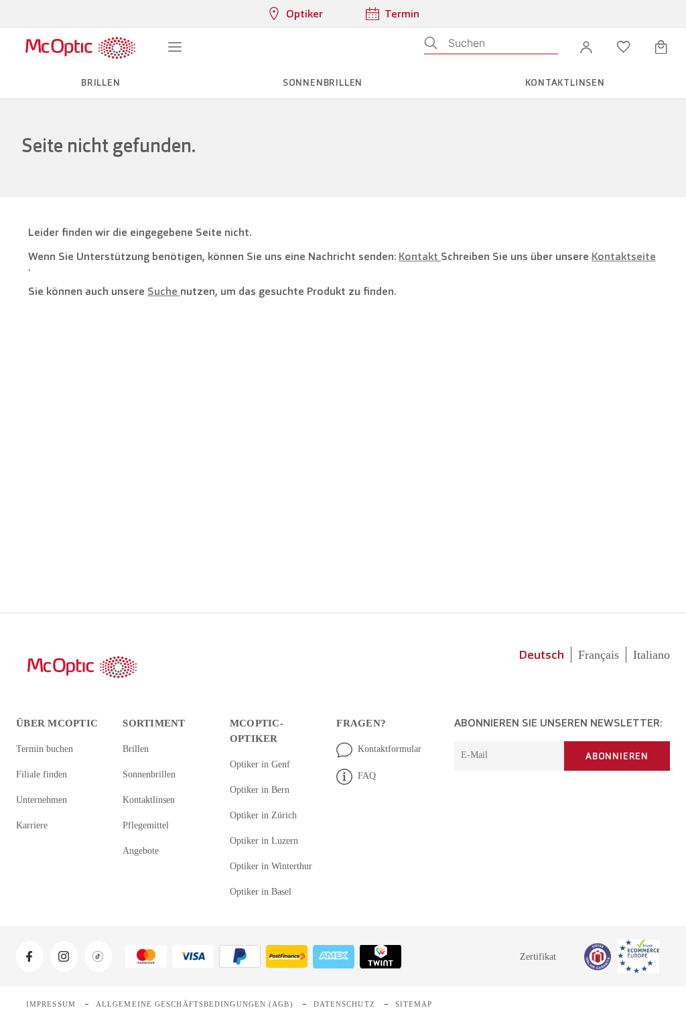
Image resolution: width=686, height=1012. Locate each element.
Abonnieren (617, 756)
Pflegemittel (148, 825)
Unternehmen (45, 800)
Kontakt (420, 256)
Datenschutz (331, 988)
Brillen (136, 749)
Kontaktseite (624, 256)
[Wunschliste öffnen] (623, 47)
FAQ (366, 775)
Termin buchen (47, 749)
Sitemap (399, 988)
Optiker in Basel (262, 876)
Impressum (50, 988)
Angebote (143, 850)
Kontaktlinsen (151, 800)
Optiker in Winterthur (273, 850)
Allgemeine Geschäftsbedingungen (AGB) (187, 988)
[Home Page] (80, 46)
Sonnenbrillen (151, 774)
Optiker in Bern (261, 774)
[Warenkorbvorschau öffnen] (661, 47)
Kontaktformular (392, 749)
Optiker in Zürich (264, 800)
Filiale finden (42, 774)
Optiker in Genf (261, 749)
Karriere (33, 825)
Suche (163, 291)
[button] (586, 47)
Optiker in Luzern (265, 825)
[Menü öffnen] (175, 47)
